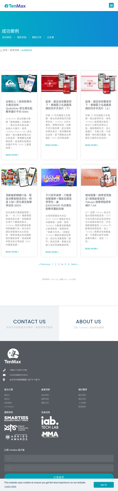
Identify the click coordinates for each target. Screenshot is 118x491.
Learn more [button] (10, 486)
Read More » (12, 154)
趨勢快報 (21, 37)
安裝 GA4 (63, 279)
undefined (27, 50)
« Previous (44, 264)
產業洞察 (14, 50)
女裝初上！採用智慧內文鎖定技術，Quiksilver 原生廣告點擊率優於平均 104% (19, 106)
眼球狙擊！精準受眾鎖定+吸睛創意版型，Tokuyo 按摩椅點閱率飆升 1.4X (98, 200)
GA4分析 (72, 279)
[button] (111, 5)
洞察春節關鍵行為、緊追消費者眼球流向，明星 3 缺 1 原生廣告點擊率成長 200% (19, 200)
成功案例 (6, 37)
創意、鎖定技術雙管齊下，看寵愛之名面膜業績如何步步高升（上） (98, 105)
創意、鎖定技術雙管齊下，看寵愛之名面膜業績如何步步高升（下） (59, 105)
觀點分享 (36, 37)
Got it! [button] (104, 485)
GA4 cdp (54, 279)
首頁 (4, 50)
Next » (75, 264)
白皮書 (50, 37)
